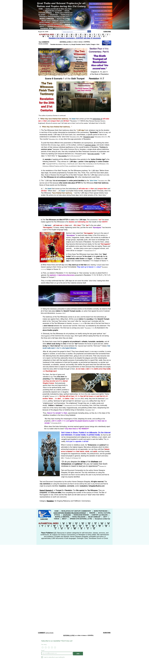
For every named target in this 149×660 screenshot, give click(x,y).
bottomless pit (97, 119)
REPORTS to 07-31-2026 (63, 28)
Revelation (50, 501)
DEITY (54, 22)
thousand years (88, 137)
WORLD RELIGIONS (78, 517)
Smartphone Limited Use (102, 519)
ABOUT (42, 26)
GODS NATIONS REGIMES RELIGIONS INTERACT (69, 513)
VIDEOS (67, 24)
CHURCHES (54, 14)
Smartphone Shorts (46, 28)
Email (43, 650)
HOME (41, 9)
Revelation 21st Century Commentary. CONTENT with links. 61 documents (75, 38)
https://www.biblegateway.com (85, 166)
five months (62, 156)
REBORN (92, 513)
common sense (90, 145)
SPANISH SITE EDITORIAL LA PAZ (81, 519)
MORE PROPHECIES (100, 511)
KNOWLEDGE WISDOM (81, 515)
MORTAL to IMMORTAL (62, 517)
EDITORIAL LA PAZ (65, 42)
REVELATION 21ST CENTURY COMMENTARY (76, 511)
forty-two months (93, 154)
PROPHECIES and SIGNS (53, 10)
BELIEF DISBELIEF (94, 517)
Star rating (43, 644)
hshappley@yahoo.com (97, 486)
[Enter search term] (89, 31)
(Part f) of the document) (73, 156)
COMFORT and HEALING (99, 515)
